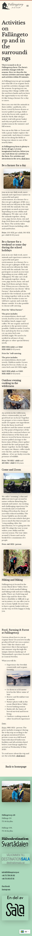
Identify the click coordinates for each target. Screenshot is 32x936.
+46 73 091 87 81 (8, 879)
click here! (20, 756)
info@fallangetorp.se (10, 872)
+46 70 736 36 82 (8, 875)
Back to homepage (16, 766)
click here (25, 159)
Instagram (6, 889)
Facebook (6, 886)
